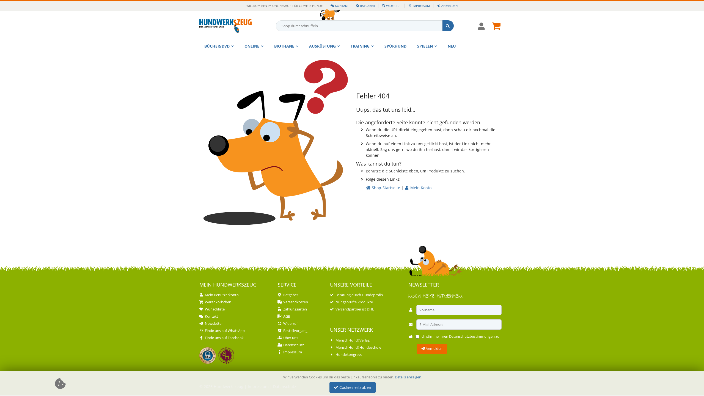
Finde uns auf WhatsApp (225, 330)
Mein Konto (420, 187)
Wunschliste (215, 309)
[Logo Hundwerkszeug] (225, 26)
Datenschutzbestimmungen (472, 336)
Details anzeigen (408, 377)
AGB (286, 316)
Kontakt (342, 6)
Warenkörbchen (218, 301)
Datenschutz (293, 344)
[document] (352, 384)
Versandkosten (295, 301)
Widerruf (393, 6)
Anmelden (449, 6)
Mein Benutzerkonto (222, 294)
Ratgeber (367, 6)
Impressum (421, 6)
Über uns (290, 337)
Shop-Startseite (385, 187)
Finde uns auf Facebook (224, 337)
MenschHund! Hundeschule (358, 347)
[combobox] (365, 25)
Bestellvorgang (295, 330)
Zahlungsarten (295, 309)
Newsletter (214, 323)
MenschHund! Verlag (353, 340)
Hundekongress (349, 354)
